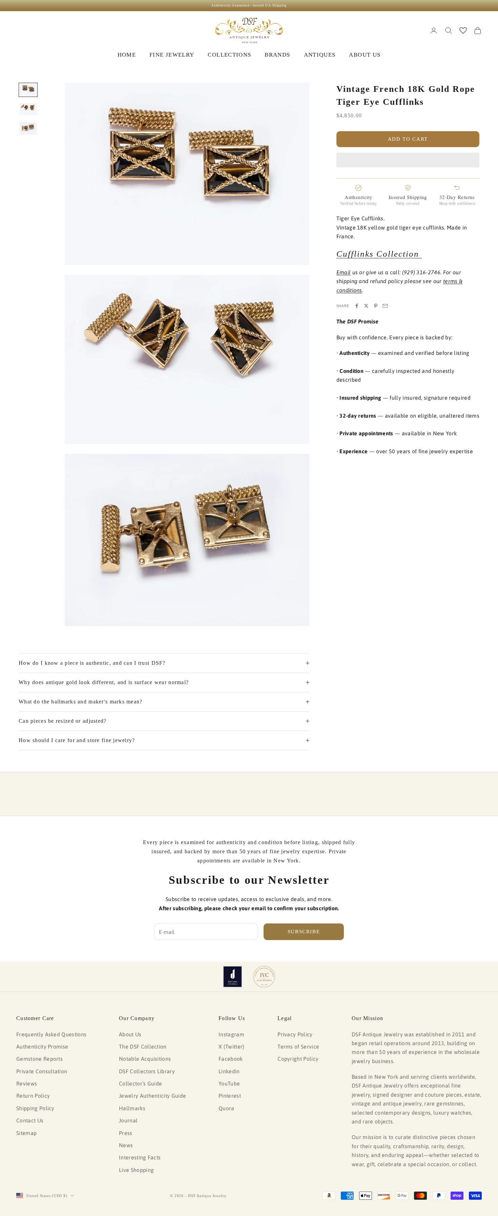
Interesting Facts (140, 1157)
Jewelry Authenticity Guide (152, 1096)
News (126, 1145)
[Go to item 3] (28, 128)
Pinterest (230, 1096)
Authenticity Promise (42, 1046)
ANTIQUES (320, 55)
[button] (407, 160)
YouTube (229, 1083)
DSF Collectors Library (147, 1071)
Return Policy (33, 1096)
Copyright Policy (297, 1059)
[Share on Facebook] (356, 305)
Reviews (26, 1083)
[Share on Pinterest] (375, 305)
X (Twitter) (232, 1046)
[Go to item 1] (28, 90)
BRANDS (277, 55)
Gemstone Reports (39, 1059)
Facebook (231, 1059)
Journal (128, 1120)
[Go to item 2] (28, 109)
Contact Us (29, 1120)
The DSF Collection (143, 1046)
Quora (226, 1108)
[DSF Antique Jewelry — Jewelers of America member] (232, 977)
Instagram (231, 1034)
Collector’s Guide (140, 1083)
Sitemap (26, 1133)
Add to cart (408, 139)
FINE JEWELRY (171, 55)
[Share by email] (385, 305)
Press (125, 1133)
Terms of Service (298, 1046)
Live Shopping (136, 1170)
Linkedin (229, 1071)
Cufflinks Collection (379, 253)
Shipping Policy (35, 1108)
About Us (130, 1034)
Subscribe (304, 931)
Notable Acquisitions (145, 1059)
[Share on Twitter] (366, 305)
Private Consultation (41, 1071)
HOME (127, 55)
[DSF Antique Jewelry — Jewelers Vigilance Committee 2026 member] (264, 977)
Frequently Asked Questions (51, 1034)
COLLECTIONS (229, 55)
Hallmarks (132, 1108)
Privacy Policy (294, 1034)
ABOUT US (364, 55)
